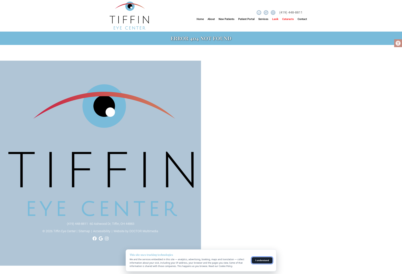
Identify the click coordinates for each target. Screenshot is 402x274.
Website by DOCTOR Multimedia (136, 231)
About (211, 19)
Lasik (275, 19)
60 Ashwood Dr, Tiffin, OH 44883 (112, 224)
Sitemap (84, 231)
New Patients (226, 19)
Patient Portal (246, 19)
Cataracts (288, 19)
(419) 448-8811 (291, 12)
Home (200, 19)
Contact (302, 19)
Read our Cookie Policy (220, 266)
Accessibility (101, 231)
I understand (262, 260)
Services (263, 19)
